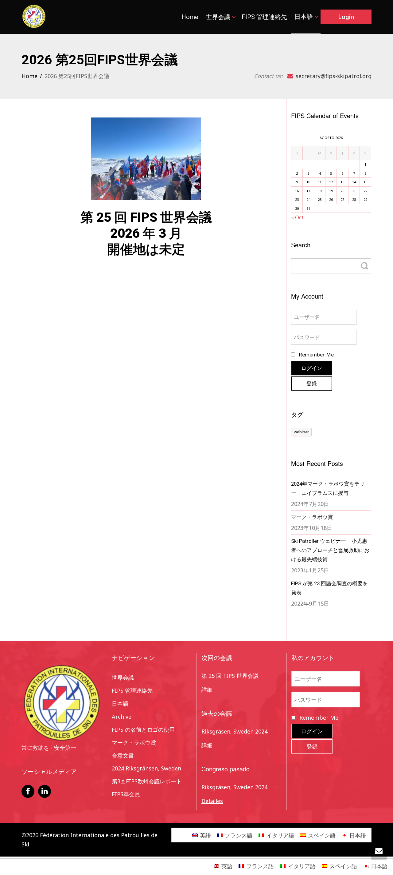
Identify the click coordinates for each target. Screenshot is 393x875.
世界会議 (219, 17)
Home (189, 17)
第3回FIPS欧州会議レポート (147, 781)
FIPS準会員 (126, 794)
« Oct (297, 217)
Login (346, 17)
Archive (121, 716)
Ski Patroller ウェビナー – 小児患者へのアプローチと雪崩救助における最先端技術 (330, 550)
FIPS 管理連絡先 (264, 17)
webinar (301, 432)
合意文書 (123, 755)
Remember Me (316, 354)
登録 (311, 383)
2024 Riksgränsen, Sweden (146, 768)
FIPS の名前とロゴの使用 (143, 729)
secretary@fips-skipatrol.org (333, 76)
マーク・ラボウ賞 (312, 517)
